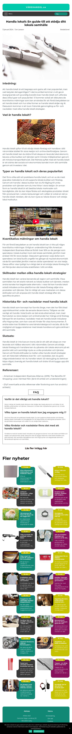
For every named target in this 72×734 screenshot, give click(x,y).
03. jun (60, 488)
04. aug (60, 660)
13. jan (26, 531)
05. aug (60, 467)
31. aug (26, 638)
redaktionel (64, 29)
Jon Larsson (19, 29)
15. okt (26, 574)
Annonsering (50, 716)
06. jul (26, 488)
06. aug (25, 660)
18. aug (60, 638)
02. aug (25, 681)
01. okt (26, 617)
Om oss (50, 718)
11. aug (26, 467)
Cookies (50, 721)
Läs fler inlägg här (36, 448)
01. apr (60, 510)
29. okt (26, 553)
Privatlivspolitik (38, 731)
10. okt (60, 574)
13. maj (26, 510)
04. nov (60, 531)
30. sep (60, 617)
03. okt (26, 595)
